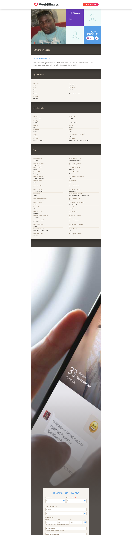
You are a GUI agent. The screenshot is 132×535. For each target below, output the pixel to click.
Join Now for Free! (91, 4)
